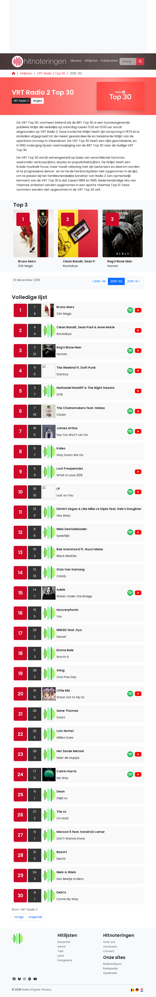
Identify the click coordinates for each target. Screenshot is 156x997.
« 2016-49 (99, 281)
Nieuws (75, 60)
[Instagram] (24, 979)
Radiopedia (110, 968)
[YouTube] (138, 311)
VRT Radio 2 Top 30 (51, 73)
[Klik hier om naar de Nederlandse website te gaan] (141, 990)
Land (60, 956)
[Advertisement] (78, 26)
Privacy (46, 989)
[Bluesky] (19, 979)
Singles (37, 101)
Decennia (63, 942)
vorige (19, 917)
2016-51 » (133, 281)
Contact (108, 951)
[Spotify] (130, 311)
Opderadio (110, 973)
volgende (35, 917)
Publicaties (109, 60)
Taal (60, 951)
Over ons (109, 942)
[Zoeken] (140, 61)
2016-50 (116, 281)
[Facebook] (14, 979)
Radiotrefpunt (112, 964)
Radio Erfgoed (31, 989)
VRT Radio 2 (21, 101)
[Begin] (13, 73)
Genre (61, 946)
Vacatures (110, 946)
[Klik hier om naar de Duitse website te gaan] (137, 990)
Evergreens (64, 960)
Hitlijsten (91, 60)
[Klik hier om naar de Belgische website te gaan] (132, 990)
